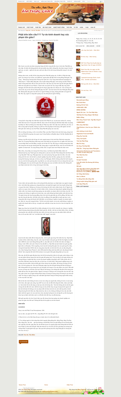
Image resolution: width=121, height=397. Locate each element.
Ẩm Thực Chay (47, 27)
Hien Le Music (81, 176)
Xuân (81, 27)
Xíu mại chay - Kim (86, 90)
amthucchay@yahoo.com (49, 391)
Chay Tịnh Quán (81, 138)
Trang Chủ (21, 27)
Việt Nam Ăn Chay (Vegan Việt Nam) (87, 115)
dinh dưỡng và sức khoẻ (84, 131)
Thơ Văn (69, 27)
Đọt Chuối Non (81, 102)
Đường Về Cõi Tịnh (82, 105)
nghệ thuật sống (59, 27)
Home (46, 385)
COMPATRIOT (81, 122)
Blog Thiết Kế (82, 389)
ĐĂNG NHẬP (77, 1)
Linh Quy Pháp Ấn (82, 184)
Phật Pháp (30, 27)
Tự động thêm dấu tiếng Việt (85, 179)
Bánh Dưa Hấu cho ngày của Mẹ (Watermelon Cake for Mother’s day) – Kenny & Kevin (91, 71)
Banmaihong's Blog (82, 100)
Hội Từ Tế (80, 157)
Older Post (70, 385)
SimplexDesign (98, 391)
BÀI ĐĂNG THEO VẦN (60, 1)
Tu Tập (76, 27)
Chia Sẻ (93, 27)
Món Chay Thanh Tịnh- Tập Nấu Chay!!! (89, 120)
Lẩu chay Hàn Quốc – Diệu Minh (90, 50)
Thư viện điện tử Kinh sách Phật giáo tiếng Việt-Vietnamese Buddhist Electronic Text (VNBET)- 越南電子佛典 (88, 170)
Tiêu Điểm (37, 30)
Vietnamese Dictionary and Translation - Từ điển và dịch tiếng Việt (89, 151)
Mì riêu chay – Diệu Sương (88, 56)
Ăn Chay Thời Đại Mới (83, 146)
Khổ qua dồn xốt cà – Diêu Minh (90, 84)
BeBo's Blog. (80, 117)
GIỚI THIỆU (29, 1)
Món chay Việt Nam (82, 124)
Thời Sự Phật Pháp (82, 141)
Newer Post (22, 385)
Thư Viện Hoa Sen (82, 155)
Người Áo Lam (98, 389)
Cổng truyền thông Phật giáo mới (87, 181)
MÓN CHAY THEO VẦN (47, 1)
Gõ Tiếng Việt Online (83, 174)
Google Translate (82, 159)
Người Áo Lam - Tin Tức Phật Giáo (87, 112)
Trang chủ (28, 30)
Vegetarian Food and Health (85, 133)
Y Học (87, 27)
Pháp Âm (38, 27)
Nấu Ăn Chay (81, 143)
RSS (83, 1)
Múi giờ (79, 166)
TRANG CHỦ (21, 1)
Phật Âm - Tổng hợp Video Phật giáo (88, 148)
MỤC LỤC (36, 1)
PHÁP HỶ (69, 1)
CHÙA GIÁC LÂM (82, 107)
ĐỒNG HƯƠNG (81, 110)
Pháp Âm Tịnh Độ (82, 136)
